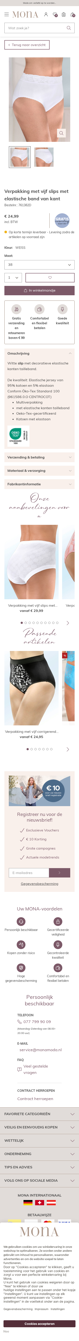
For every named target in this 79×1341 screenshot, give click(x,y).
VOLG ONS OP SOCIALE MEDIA (31, 1180)
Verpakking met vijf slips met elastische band (31, 605)
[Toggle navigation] (6, 14)
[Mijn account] (46, 14)
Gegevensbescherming (39, 883)
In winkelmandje (42, 290)
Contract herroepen (35, 1098)
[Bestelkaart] (63, 14)
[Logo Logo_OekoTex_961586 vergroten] (18, 436)
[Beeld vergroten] (61, 133)
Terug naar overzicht (29, 45)
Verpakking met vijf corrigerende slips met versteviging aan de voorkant (31, 731)
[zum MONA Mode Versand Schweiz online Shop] (39, 1202)
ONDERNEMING (17, 1154)
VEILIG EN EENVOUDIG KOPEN (30, 1127)
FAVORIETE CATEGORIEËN (27, 1114)
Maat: (8, 256)
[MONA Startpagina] (25, 14)
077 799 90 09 (37, 1021)
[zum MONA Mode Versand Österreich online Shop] (51, 1202)
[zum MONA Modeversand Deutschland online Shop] (27, 1202)
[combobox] (39, 28)
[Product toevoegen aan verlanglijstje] (50, 277)
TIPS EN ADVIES (18, 1167)
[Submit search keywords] (69, 28)
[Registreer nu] (59, 872)
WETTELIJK (14, 1140)
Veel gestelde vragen (35, 1069)
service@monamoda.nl (41, 1049)
